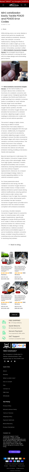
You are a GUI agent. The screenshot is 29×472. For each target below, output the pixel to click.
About (5, 371)
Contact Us (6, 389)
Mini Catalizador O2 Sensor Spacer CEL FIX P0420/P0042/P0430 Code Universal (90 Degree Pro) (20, 298)
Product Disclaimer (8, 427)
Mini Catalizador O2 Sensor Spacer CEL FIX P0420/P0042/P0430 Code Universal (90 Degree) (20, 269)
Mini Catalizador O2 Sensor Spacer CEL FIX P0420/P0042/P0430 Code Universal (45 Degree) (6, 298)
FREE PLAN (6, 392)
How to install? (7, 381)
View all (14, 314)
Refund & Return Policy (10, 409)
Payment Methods (8, 420)
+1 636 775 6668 (15, 437)
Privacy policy (21, 466)
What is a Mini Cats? (9, 378)
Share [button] (4, 29)
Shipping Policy (7, 416)
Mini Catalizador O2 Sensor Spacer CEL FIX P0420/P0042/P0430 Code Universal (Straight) (6, 269)
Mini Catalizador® (13, 464)
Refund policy (13, 466)
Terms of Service (8, 413)
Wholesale (6, 396)
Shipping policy (20, 468)
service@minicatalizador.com (17, 439)
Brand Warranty (8, 423)
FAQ (4, 385)
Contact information (15, 470)
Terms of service (10, 468)
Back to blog (16, 245)
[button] (3, 5)
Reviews (5, 374)
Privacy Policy (7, 406)
